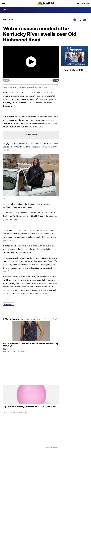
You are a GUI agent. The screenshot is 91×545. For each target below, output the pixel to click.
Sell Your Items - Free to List (30, 319)
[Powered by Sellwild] (56, 447)
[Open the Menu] (4, 3)
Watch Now (82, 3)
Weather (8, 19)
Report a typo (8, 304)
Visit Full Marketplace (52, 319)
